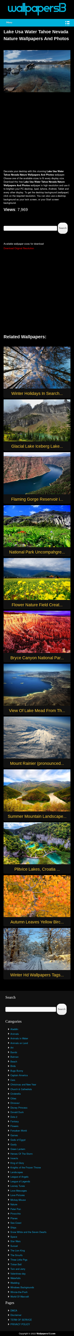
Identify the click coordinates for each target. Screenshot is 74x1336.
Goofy (13, 1144)
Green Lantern (17, 1149)
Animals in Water (19, 1038)
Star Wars (15, 1241)
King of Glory (17, 1163)
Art (11, 1047)
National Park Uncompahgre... (37, 552)
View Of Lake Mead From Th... (37, 710)
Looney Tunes (17, 1186)
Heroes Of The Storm (21, 1153)
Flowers (14, 1126)
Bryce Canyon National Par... (37, 657)
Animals (14, 1033)
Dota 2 (13, 1116)
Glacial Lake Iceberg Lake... (37, 446)
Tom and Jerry (17, 1269)
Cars (12, 1080)
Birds (13, 1066)
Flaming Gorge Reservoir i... (37, 499)
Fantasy (14, 1121)
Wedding (14, 1282)
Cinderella (15, 1093)
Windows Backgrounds (22, 1287)
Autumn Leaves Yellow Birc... (37, 922)
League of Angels (19, 1176)
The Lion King (17, 1250)
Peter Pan (15, 1209)
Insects (14, 1158)
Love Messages (18, 1190)
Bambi (13, 1052)
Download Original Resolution (19, 248)
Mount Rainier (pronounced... (37, 763)
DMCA (13, 1310)
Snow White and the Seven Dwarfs (28, 1232)
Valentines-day (18, 1273)
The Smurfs (16, 1255)
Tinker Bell (16, 1264)
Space (13, 1236)
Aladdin (14, 1029)
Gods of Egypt (18, 1139)
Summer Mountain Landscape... (37, 816)
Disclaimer (15, 1315)
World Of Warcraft (19, 1296)
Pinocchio (15, 1213)
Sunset (14, 1246)
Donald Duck (17, 1112)
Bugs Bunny (16, 1070)
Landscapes (16, 1172)
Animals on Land (19, 1043)
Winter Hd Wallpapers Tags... (37, 975)
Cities (13, 1098)
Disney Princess (18, 1107)
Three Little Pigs (18, 1259)
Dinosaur (15, 1103)
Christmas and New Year (23, 1084)
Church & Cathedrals (21, 1089)
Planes (14, 1218)
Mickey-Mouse (18, 1199)
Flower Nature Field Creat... (37, 604)
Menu (9, 23)
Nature (13, 1204)
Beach (13, 1061)
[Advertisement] (37, 131)
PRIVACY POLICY (20, 1324)
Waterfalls (15, 1278)
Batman (14, 1056)
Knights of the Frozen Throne (25, 1167)
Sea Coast (15, 1222)
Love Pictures (17, 1195)
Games (14, 1135)
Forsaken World (18, 1130)
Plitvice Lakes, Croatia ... (37, 869)
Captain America (19, 1075)
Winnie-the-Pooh (18, 1292)
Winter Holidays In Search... (37, 393)
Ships (13, 1227)
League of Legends (20, 1181)
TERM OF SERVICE (21, 1319)
